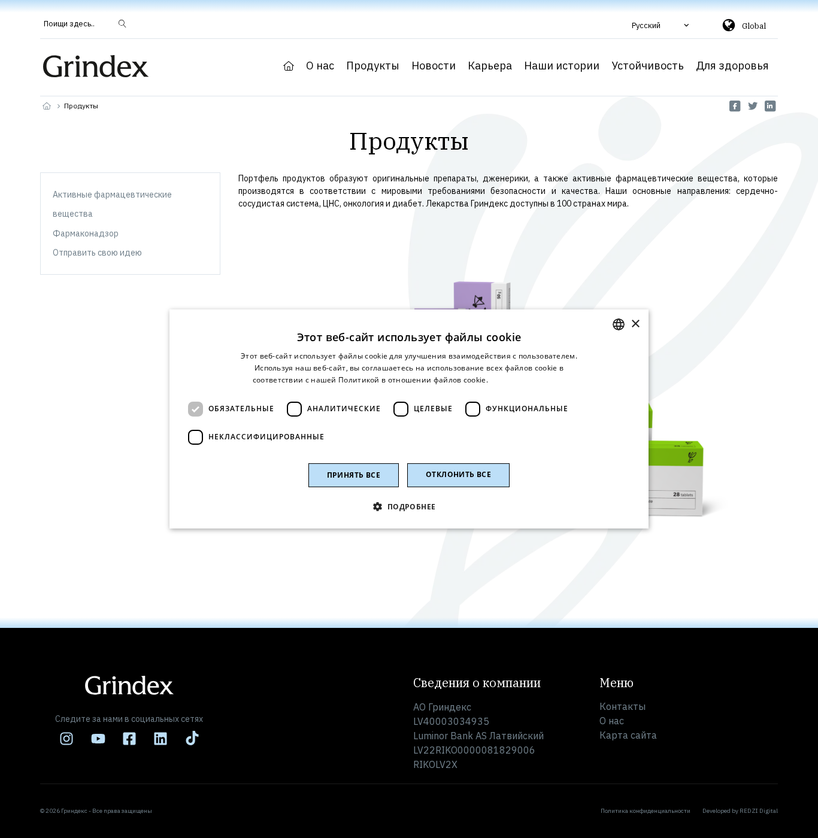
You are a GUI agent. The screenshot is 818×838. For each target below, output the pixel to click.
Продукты (372, 66)
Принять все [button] (353, 475)
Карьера (490, 66)
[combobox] (619, 324)
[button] (662, 25)
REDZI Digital (759, 811)
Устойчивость (647, 66)
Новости (433, 66)
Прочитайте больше (527, 380)
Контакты (622, 706)
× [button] (635, 323)
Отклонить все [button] (458, 474)
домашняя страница (288, 66)
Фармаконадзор (86, 233)
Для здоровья (732, 66)
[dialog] (409, 419)
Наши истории (561, 66)
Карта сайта (628, 735)
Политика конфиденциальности (645, 811)
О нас (320, 66)
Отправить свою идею (97, 252)
